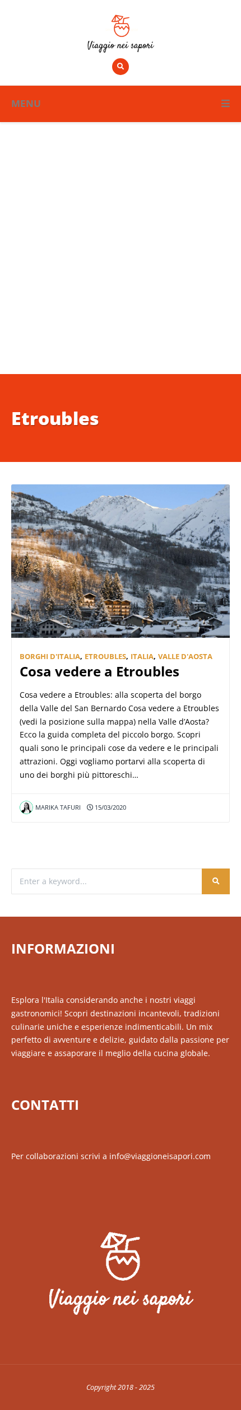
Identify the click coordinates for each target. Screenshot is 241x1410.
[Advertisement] (120, 248)
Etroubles (105, 656)
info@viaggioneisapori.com (160, 1156)
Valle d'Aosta (185, 656)
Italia (142, 656)
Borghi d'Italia (50, 656)
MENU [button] (26, 103)
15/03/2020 (109, 807)
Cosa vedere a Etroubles (99, 671)
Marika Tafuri (58, 807)
